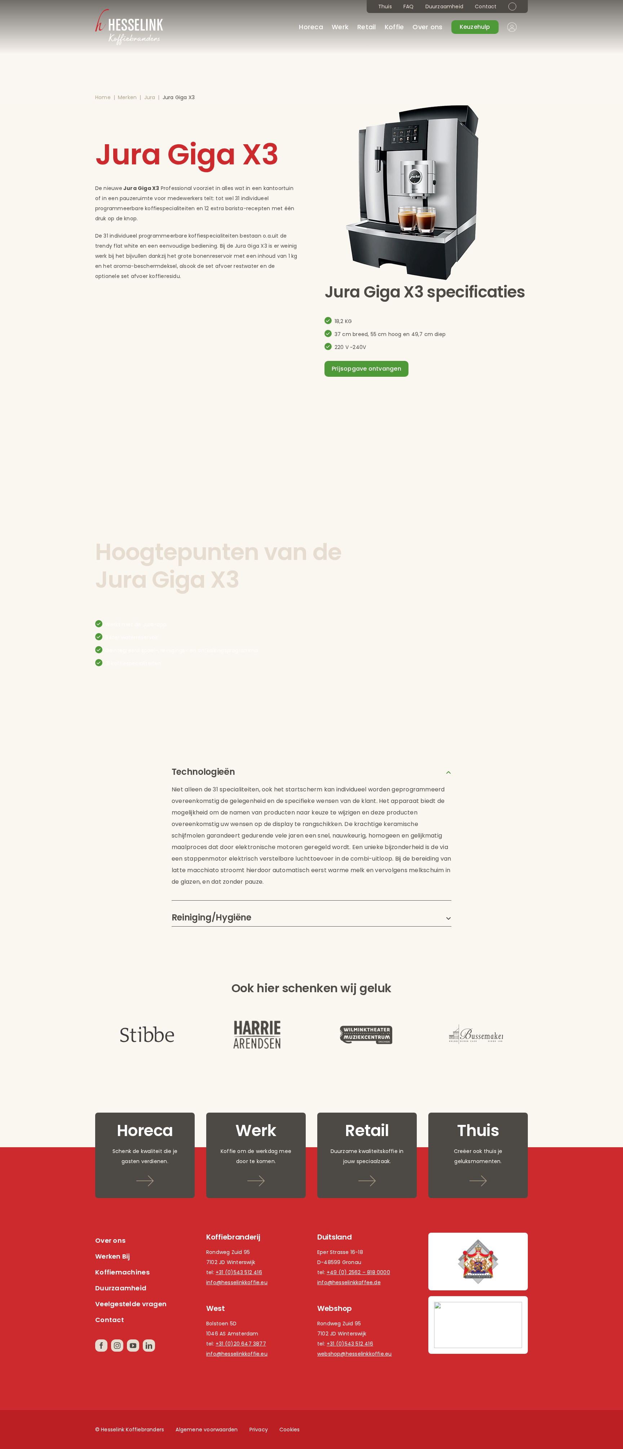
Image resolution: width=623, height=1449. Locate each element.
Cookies (289, 1429)
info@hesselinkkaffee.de (349, 1282)
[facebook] (101, 1345)
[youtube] (133, 1345)
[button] (311, 772)
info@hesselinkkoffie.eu (237, 1282)
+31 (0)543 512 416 (239, 1272)
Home (103, 97)
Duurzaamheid (444, 6)
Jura (149, 97)
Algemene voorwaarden (207, 1429)
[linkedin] (149, 1345)
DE (512, 6)
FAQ (408, 6)
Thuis (385, 6)
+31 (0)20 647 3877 (241, 1343)
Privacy (258, 1429)
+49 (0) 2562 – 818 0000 (358, 1272)
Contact (485, 6)
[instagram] (117, 1345)
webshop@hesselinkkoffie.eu (354, 1353)
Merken (127, 97)
